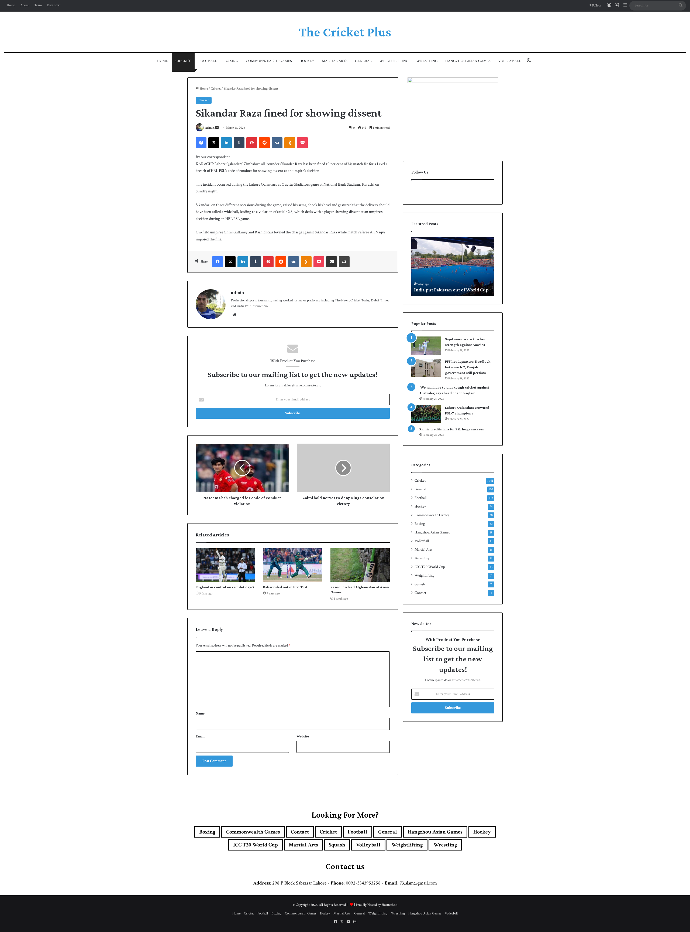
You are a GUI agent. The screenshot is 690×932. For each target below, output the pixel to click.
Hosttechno (389, 905)
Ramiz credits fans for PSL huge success (451, 429)
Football (207, 61)
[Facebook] (201, 142)
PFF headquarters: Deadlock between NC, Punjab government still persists (467, 367)
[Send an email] (217, 128)
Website (302, 736)
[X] (213, 142)
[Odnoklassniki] (289, 142)
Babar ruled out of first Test (285, 587)
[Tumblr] (239, 142)
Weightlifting (394, 61)
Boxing (231, 61)
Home (11, 5)
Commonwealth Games (269, 61)
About (24, 5)
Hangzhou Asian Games (468, 61)
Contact (420, 592)
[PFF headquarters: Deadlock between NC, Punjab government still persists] (426, 368)
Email (200, 736)
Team (38, 5)
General (363, 61)
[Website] (234, 315)
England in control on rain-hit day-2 (225, 587)
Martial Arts (334, 61)
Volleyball (509, 61)
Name (200, 713)
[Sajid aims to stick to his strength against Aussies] (426, 345)
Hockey (306, 61)
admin (210, 128)
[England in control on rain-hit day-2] (225, 565)
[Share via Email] (331, 261)
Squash (420, 584)
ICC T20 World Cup (430, 566)
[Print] (344, 261)
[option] (452, 266)
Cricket (183, 61)
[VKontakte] (277, 142)
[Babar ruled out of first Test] (292, 565)
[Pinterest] (251, 142)
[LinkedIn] (226, 142)
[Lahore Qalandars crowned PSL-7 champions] (426, 414)
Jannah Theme (260, 926)
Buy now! (54, 5)
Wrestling (427, 61)
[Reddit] (264, 142)
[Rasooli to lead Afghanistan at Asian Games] (360, 565)
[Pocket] (302, 142)
